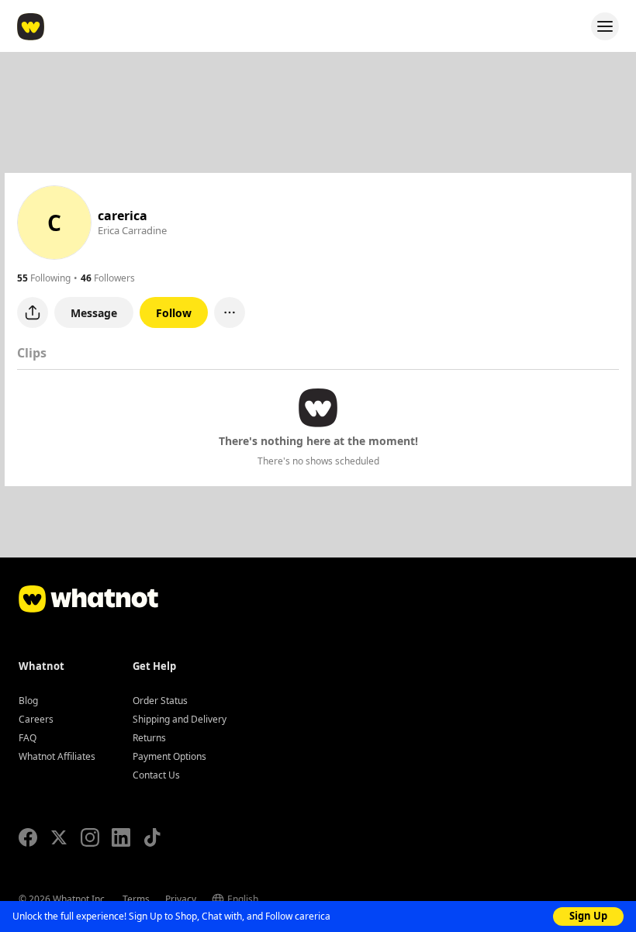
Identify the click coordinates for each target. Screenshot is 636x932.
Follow (174, 312)
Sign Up (588, 916)
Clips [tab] (32, 352)
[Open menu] (605, 26)
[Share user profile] (32, 312)
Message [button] (94, 312)
